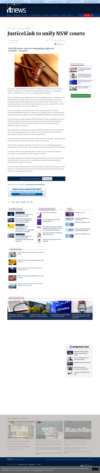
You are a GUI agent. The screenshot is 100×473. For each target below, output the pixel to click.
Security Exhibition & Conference (82, 219)
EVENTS (69, 15)
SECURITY (25, 15)
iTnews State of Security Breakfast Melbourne (83, 230)
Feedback (71, 459)
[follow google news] (14, 4)
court (13, 202)
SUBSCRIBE (87, 15)
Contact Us (48, 459)
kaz (28, 202)
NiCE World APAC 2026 (82, 223)
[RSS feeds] (19, 4)
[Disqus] (35, 342)
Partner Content (16, 208)
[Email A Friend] (61, 40)
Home (9, 28)
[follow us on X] (10, 4)
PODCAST (63, 15)
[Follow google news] (59, 44)
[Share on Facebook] (52, 40)
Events (69, 208)
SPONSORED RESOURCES (47, 208)
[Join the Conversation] (46, 40)
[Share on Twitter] (49, 40)
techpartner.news (22, 464)
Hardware (28, 28)
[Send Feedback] (58, 40)
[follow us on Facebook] (12, 4)
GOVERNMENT (17, 15)
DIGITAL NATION (35, 15)
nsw (31, 202)
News (14, 28)
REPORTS (45, 15)
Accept (95, 469)
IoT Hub (38, 464)
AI (29, 15)
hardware (23, 202)
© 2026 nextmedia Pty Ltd (19, 459)
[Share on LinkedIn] (55, 40)
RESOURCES (54, 15)
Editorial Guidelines (60, 459)
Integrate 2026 (80, 213)
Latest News (5, 1)
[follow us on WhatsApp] (17, 4)
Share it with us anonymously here (35, 184)
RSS (92, 459)
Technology (21, 28)
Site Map (89, 459)
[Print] (64, 40)
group (17, 202)
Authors (66, 459)
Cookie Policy (38, 470)
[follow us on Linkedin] (7, 4)
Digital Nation (32, 464)
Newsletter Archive (82, 459)
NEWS (8, 15)
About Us (53, 459)
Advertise (76, 459)
